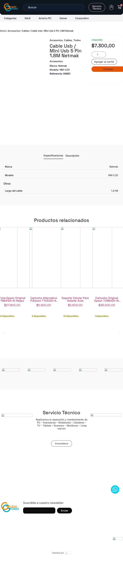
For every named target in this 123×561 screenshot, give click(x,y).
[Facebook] (15, 519)
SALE (28, 18)
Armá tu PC (45, 18)
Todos (77, 40)
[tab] (53, 156)
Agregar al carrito (104, 61)
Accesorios (14, 31)
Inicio (3, 31)
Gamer (63, 18)
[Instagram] (6, 519)
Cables (25, 31)
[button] (3, 333)
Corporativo (82, 18)
